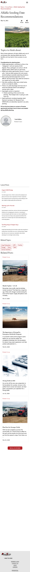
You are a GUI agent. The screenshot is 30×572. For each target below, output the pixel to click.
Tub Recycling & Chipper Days (10, 224)
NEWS (15, 565)
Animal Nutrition (5, 249)
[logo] (6, 554)
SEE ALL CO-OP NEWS (15, 448)
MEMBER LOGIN (15, 561)
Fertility (20, 245)
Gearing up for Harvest (8, 205)
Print (21, 22)
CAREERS (15, 567)
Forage (3, 247)
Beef (15, 247)
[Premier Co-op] (3, 2)
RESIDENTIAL (15, 570)
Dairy (9, 247)
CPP (14, 245)
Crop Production (5, 245)
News (2, 7)
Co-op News (8, 7)
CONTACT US (15, 563)
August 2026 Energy (7, 190)
